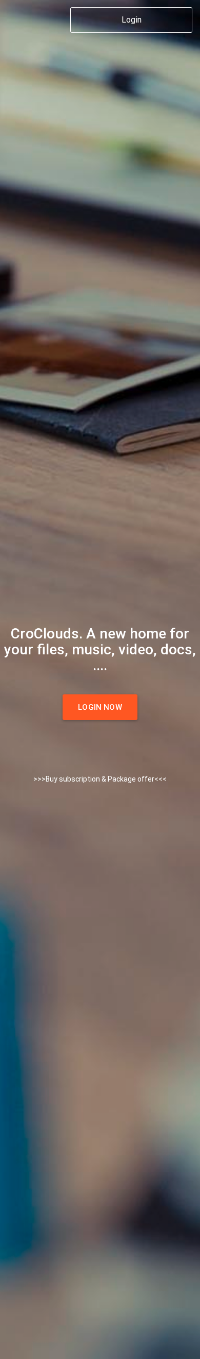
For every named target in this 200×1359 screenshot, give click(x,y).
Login (132, 20)
